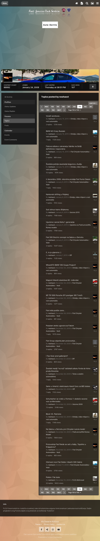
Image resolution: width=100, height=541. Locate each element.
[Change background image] (92, 3)
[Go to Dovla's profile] (95, 180)
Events (7, 135)
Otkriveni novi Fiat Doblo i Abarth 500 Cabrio (64, 462)
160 (85, 107)
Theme (38, 524)
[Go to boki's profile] (95, 253)
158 (74, 107)
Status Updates (10, 106)
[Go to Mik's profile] (95, 211)
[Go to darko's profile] (95, 195)
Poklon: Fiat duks (53, 477)
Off (71, 255)
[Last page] (64, 110)
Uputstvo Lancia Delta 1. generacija (60, 222)
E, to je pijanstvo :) (53, 252)
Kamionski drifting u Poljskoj (57, 194)
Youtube (58, 529)
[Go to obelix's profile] (95, 342)
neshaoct (51, 119)
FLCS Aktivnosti (78, 480)
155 (58, 107)
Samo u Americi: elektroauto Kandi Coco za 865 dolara (68, 386)
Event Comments (11, 140)
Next (59, 110)
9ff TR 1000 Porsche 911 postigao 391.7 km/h (64, 295)
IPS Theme (45, 521)
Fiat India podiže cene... (55, 310)
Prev (46, 106)
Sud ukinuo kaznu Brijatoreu (57, 209)
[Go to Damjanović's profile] (95, 370)
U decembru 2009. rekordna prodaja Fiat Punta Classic (68, 179)
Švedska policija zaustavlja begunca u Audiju (64, 164)
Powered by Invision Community (50, 537)
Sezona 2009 (77, 404)
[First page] (41, 106)
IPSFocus (55, 521)
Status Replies (10, 111)
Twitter (47, 529)
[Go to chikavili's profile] (95, 165)
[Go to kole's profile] (95, 281)
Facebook (41, 529)
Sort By (92, 103)
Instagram (52, 529)
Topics (7, 121)
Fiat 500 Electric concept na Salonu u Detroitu (64, 237)
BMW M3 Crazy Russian (55, 131)
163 (47, 110)
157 (69, 107)
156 (63, 107)
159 (80, 107)
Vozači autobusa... (53, 116)
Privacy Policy (49, 524)
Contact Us (61, 524)
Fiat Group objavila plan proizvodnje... (61, 341)
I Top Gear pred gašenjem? (57, 356)
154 (52, 107)
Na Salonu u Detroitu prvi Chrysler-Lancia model (65, 429)
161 (91, 107)
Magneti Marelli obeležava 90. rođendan (62, 280)
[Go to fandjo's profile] (95, 117)
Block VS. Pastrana (53, 414)
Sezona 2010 (75, 212)
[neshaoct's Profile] (92, 86)
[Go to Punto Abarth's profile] (95, 132)
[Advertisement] (50, 48)
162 (42, 110)
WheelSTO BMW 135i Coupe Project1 (61, 265)
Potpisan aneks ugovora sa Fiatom (60, 326)
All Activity (8, 97)
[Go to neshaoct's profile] (95, 147)
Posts (7, 125)
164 (53, 110)
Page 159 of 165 (74, 110)
